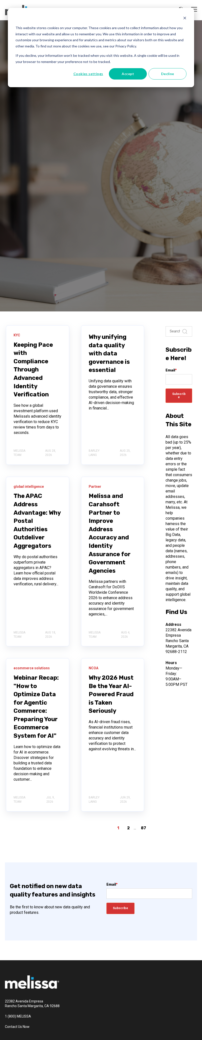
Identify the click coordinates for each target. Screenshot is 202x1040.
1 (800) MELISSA (18, 1016)
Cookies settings (88, 74)
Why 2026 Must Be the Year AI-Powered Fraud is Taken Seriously (111, 694)
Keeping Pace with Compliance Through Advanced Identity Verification (33, 369)
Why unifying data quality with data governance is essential (109, 353)
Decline (167, 74)
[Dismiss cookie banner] (184, 19)
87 (143, 828)
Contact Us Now (17, 1027)
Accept (128, 74)
